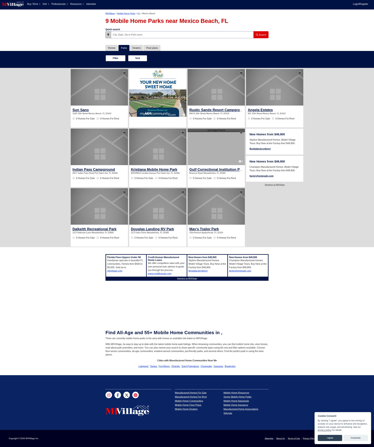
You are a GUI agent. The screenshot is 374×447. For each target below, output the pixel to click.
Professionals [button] (58, 4)
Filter (115, 58)
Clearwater (206, 366)
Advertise (91, 4)
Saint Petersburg (190, 366)
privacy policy (324, 430)
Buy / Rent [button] (33, 4)
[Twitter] (126, 395)
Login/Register (360, 4)
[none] (157, 93)
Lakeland (143, 366)
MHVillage (110, 13)
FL (139, 13)
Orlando (175, 366)
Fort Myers (164, 366)
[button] (108, 34)
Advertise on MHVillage (275, 185)
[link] (80, 110)
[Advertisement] (187, 302)
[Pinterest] (135, 395)
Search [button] (262, 35)
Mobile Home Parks (126, 13)
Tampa (153, 366)
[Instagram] (108, 395)
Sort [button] (137, 58)
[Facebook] (117, 395)
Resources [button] (76, 4)
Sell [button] (45, 4)
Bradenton (230, 366)
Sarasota (218, 366)
